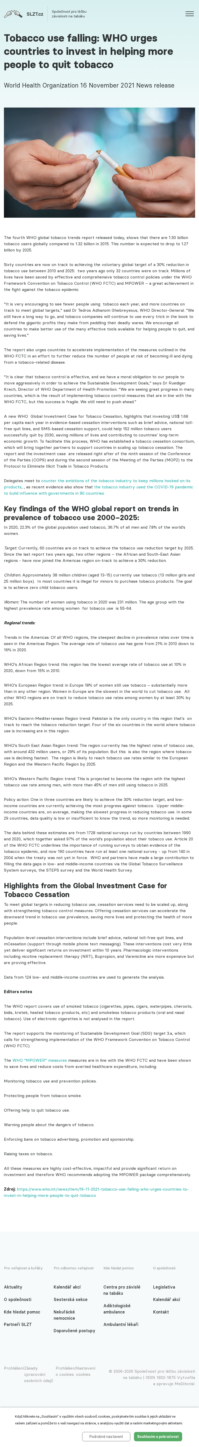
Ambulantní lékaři (120, 1324)
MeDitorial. (185, 1383)
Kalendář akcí (67, 1287)
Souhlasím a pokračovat (158, 1437)
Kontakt (161, 1312)
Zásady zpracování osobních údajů (38, 1374)
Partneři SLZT (18, 1324)
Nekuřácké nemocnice (64, 1315)
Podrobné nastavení (106, 1437)
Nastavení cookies (86, 1371)
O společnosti (17, 1299)
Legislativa (164, 1287)
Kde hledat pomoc (22, 1312)
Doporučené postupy (74, 1330)
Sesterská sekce (71, 1299)
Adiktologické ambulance (117, 1309)
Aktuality (13, 1287)
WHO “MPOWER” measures (39, 1060)
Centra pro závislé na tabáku (121, 1290)
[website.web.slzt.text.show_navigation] (189, 14)
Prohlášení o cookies (66, 1371)
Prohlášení (14, 1368)
